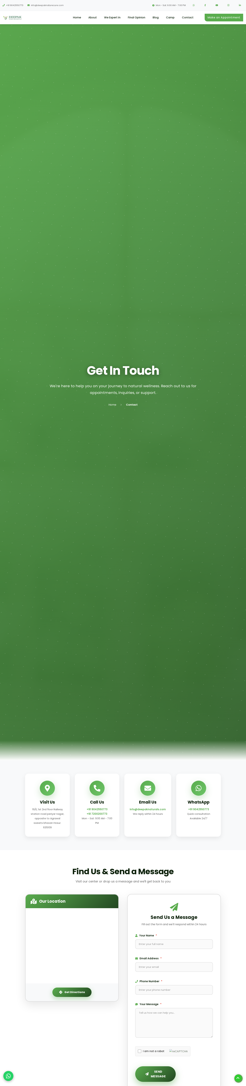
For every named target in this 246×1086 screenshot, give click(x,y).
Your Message (150, 1004)
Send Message (158, 1073)
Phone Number (151, 981)
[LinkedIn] (239, 5)
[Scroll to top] (238, 1078)
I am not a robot (153, 1051)
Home (77, 17)
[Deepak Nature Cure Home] (20, 17)
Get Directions (74, 992)
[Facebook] (205, 5)
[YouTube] (216, 5)
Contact (187, 17)
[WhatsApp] (193, 5)
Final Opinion (136, 17)
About (92, 17)
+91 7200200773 (97, 814)
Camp (170, 17)
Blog (156, 17)
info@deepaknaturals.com (148, 809)
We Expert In (112, 17)
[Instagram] (228, 5)
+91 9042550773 (97, 809)
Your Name (148, 935)
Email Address (151, 958)
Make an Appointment (224, 17)
